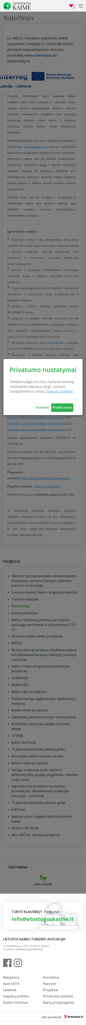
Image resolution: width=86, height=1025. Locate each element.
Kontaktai (51, 977)
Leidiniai (9, 990)
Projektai (50, 990)
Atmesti (42, 407)
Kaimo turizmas (15, 1002)
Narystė (49, 983)
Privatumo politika (58, 996)
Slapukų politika (16, 996)
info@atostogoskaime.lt (42, 918)
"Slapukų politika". (60, 391)
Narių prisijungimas (58, 1002)
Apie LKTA (11, 983)
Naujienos (11, 977)
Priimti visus (62, 407)
